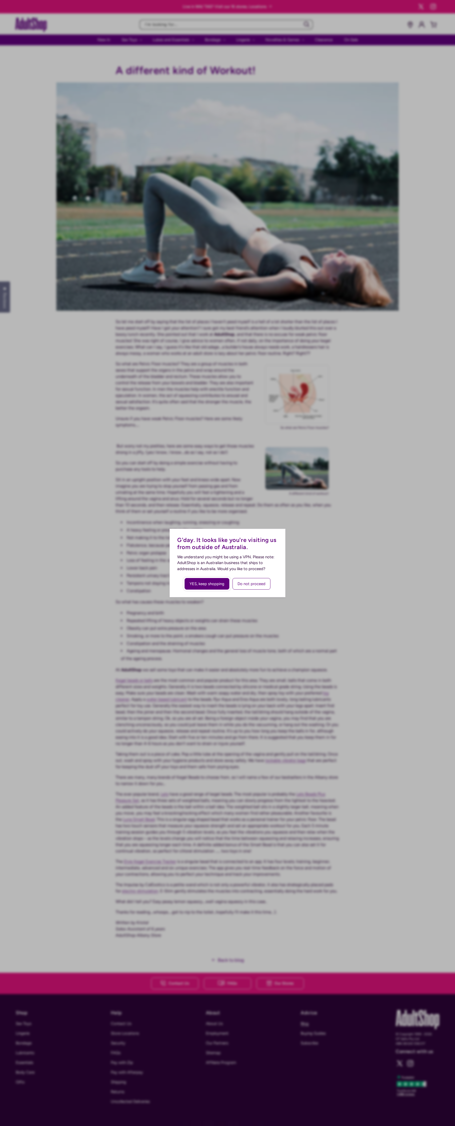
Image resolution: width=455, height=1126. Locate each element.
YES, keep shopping (207, 583)
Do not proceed (251, 583)
